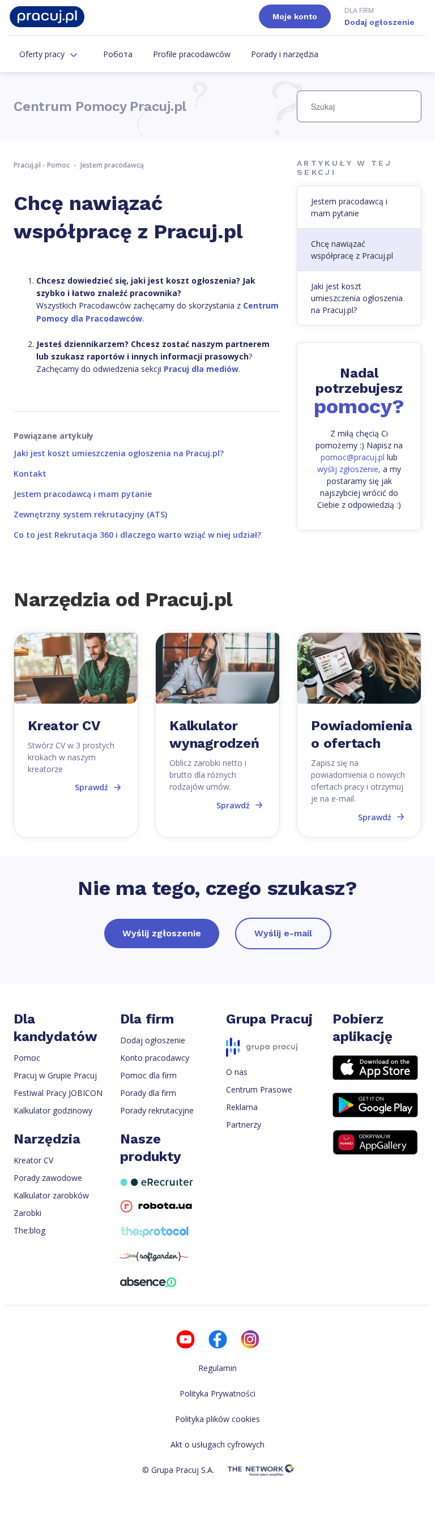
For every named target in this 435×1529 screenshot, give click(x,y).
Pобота (118, 54)
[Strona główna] (46, 16)
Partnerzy (243, 1124)
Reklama (242, 1107)
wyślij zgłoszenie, (349, 469)
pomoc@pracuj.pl (353, 457)
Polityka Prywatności (217, 1393)
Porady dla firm (148, 1092)
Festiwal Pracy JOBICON (58, 1092)
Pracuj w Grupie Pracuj (55, 1075)
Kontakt (30, 473)
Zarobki (27, 1212)
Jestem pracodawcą (112, 165)
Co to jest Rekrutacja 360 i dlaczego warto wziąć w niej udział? (137, 534)
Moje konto (294, 16)
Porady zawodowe (48, 1177)
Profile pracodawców (192, 54)
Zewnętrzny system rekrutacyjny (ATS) (90, 514)
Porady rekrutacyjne (157, 1110)
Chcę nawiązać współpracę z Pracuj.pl (352, 249)
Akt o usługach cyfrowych (217, 1444)
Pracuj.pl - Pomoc (42, 165)
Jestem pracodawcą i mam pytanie (83, 494)
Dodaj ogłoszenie (379, 16)
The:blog (29, 1230)
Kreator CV (33, 1160)
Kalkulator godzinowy (53, 1110)
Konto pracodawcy (154, 1057)
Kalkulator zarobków (51, 1195)
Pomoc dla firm (148, 1075)
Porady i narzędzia (284, 54)
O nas (237, 1072)
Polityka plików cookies (217, 1419)
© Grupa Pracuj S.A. (178, 1469)
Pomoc (27, 1057)
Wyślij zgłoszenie (161, 933)
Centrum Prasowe (259, 1089)
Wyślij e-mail (283, 933)
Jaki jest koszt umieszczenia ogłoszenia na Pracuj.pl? (119, 453)
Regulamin (217, 1368)
